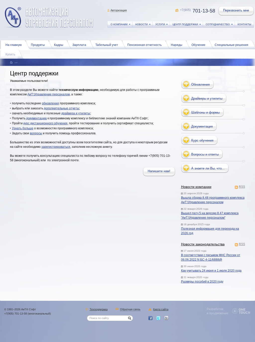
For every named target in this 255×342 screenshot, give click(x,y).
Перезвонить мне (236, 10)
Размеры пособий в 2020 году (202, 281)
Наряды (176, 45)
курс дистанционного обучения (45, 123)
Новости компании (196, 187)
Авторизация (119, 10)
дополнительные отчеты (61, 108)
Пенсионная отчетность (144, 45)
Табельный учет (106, 45)
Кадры (58, 45)
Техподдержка (99, 309)
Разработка (215, 309)
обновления (50, 103)
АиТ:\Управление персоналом (48, 94)
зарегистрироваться (55, 147)
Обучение (198, 45)
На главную (13, 45)
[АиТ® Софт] (48, 17)
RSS (242, 187)
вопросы (36, 133)
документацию (36, 118)
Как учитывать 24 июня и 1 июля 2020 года (211, 270)
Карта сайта (160, 309)
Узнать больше (22, 128)
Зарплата (79, 45)
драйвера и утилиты (75, 113)
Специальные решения (231, 45)
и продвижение (217, 313)
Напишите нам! (159, 171)
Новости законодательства (203, 244)
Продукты (38, 45)
